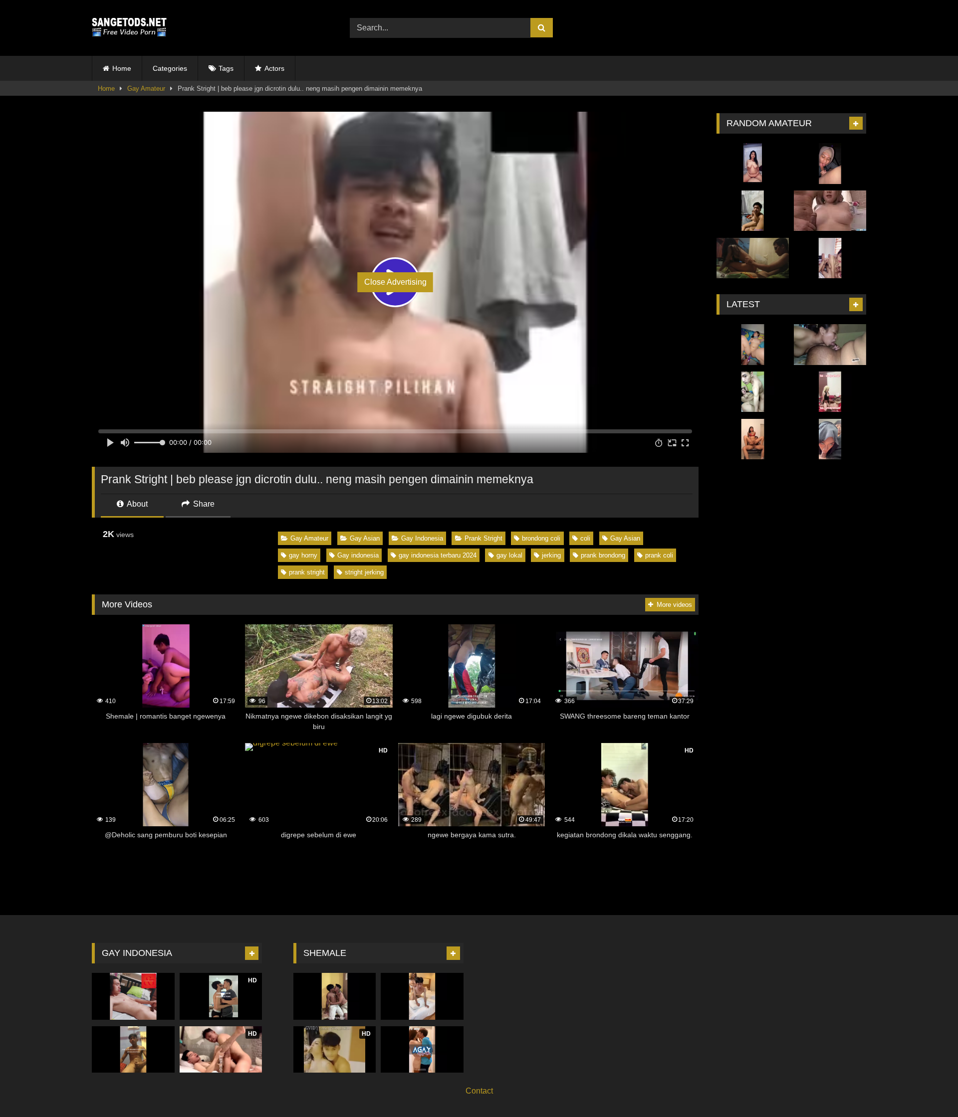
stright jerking (364, 572)
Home (121, 68)
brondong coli (541, 538)
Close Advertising (395, 282)
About (136, 504)
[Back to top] (927, 1087)
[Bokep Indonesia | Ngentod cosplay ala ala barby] (830, 392)
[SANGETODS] (129, 27)
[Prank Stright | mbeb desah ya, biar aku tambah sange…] (133, 1049)
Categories (170, 68)
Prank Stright (483, 538)
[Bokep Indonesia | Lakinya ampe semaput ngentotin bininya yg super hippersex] (753, 392)
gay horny (303, 555)
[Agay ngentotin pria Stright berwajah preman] (334, 996)
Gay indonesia (358, 555)
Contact (479, 1091)
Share (203, 504)
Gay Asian (365, 538)
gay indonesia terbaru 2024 (438, 555)
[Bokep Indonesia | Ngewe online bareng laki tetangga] (753, 163)
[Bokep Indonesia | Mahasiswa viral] (753, 258)
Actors (274, 68)
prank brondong (603, 555)
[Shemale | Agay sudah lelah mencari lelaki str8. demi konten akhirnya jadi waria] (422, 1049)
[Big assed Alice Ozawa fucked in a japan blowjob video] (830, 210)
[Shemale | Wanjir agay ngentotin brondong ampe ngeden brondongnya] (422, 996)
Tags (226, 68)
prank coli (659, 555)
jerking (551, 555)
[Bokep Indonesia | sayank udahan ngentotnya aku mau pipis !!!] (753, 344)
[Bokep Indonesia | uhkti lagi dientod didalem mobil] (830, 439)
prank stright (307, 572)
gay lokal (509, 555)
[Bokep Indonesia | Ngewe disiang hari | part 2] (830, 258)
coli (585, 538)
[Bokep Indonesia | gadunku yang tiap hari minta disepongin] (830, 344)
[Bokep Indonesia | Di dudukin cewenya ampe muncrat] (753, 439)
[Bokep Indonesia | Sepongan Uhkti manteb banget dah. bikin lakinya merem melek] (830, 163)
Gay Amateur (146, 88)
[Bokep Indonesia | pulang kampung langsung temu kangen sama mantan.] (753, 210)
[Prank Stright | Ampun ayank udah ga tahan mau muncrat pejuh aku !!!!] (133, 996)
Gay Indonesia (422, 538)
